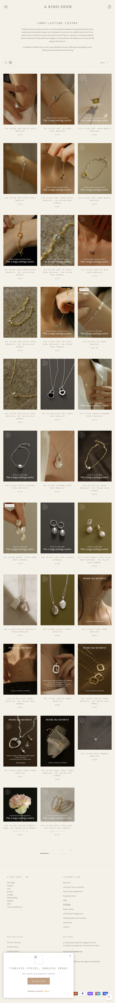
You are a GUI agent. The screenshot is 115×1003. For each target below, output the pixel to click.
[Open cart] (109, 6)
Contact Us (67, 922)
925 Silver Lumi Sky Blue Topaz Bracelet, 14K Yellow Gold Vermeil (57, 272)
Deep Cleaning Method (72, 891)
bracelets (96, 961)
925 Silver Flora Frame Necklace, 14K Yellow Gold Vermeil (20, 701)
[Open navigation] (6, 7)
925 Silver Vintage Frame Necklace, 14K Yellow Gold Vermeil (94, 701)
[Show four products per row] (10, 62)
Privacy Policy (12, 947)
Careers (66, 927)
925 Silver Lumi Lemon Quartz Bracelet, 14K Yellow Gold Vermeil (20, 272)
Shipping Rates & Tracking (74, 918)
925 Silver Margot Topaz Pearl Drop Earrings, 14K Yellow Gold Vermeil (94, 560)
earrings (84, 961)
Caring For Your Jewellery (73, 887)
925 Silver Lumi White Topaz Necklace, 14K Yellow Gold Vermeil (20, 416)
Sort (103, 63)
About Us (67, 883)
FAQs (65, 900)
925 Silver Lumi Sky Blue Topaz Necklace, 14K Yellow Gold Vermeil (57, 344)
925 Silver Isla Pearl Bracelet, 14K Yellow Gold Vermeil (94, 488)
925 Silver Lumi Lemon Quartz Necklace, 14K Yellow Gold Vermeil (57, 200)
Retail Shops (68, 909)
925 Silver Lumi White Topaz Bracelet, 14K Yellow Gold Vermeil (20, 344)
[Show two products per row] (5, 62)
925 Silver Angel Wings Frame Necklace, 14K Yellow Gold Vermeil (57, 773)
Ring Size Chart (69, 896)
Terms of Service (14, 942)
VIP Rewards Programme (73, 914)
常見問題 (66, 905)
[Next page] (70, 850)
